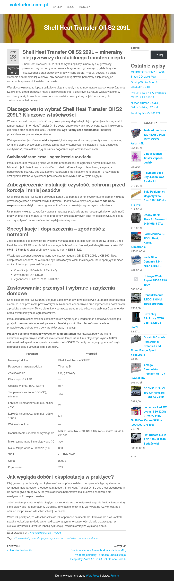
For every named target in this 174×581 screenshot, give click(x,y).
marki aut (59, 538)
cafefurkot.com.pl (29, 4)
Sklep (57, 7)
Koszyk (84, 7)
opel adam (71, 538)
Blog (70, 7)
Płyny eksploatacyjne (39, 533)
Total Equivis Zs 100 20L (146, 113)
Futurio (115, 575)
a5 (15, 538)
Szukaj (135, 48)
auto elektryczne (27, 538)
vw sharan (92, 538)
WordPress (92, 575)
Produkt (57, 533)
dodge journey (45, 538)
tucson (82, 538)
